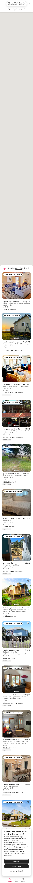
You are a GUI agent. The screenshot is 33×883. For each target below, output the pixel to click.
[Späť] (3, 4)
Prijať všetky (16, 861)
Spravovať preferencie (16, 871)
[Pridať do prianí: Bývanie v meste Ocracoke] (28, 315)
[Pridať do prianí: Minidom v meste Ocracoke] (28, 491)
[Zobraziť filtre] (30, 4)
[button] (6, 309)
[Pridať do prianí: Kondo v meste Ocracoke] (28, 274)
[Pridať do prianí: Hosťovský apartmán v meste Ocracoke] (28, 580)
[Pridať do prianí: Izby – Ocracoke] (28, 536)
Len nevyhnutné (16, 866)
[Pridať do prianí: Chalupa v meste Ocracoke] (28, 357)
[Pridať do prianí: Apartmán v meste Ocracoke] (28, 667)
